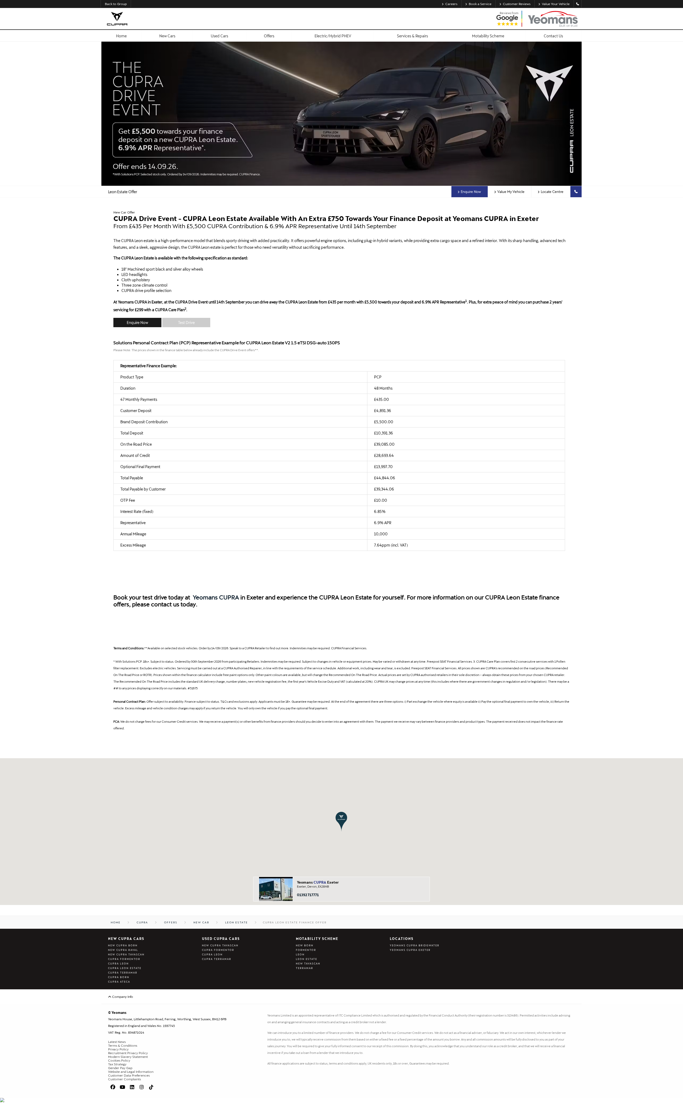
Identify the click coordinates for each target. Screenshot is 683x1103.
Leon (300, 954)
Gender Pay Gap (120, 1068)
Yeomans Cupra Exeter (410, 949)
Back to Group (116, 4)
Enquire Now (471, 191)
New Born (304, 945)
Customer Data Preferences (129, 1075)
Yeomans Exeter (318, 882)
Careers (451, 4)
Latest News (117, 1041)
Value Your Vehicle (556, 4)
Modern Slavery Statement (128, 1056)
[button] (341, 822)
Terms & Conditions (122, 1045)
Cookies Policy (119, 1060)
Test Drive (186, 322)
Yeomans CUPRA (216, 597)
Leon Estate (306, 959)
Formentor (306, 949)
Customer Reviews (516, 4)
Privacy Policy (118, 1049)
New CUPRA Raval (123, 949)
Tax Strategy (117, 1064)
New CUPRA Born (123, 945)
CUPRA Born (118, 977)
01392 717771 (308, 895)
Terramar (304, 968)
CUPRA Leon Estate (124, 968)
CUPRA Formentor (124, 959)
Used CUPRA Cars (221, 938)
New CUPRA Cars (126, 938)
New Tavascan (308, 963)
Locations (402, 938)
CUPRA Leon (118, 963)
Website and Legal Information (130, 1071)
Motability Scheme (317, 938)
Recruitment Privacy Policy (128, 1053)
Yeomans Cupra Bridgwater (414, 945)
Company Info (122, 996)
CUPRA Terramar (122, 972)
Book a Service (480, 4)
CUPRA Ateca (119, 981)
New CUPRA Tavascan (126, 954)
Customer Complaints (124, 1079)
